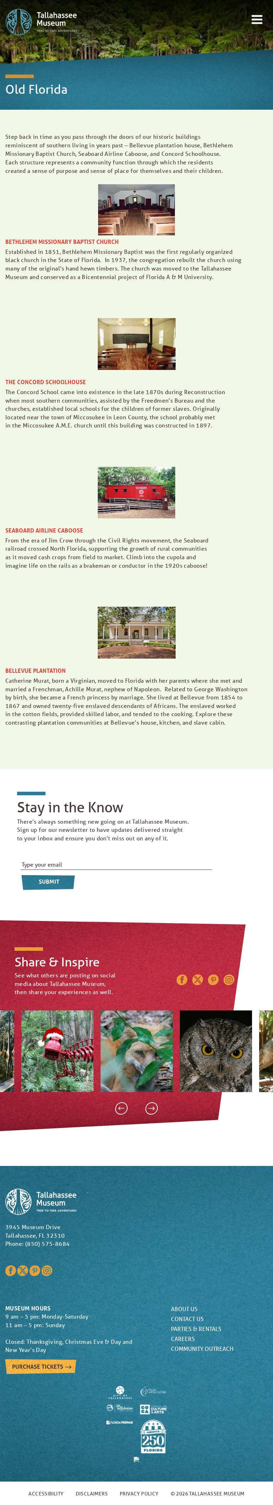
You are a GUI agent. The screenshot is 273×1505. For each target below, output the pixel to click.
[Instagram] (229, 983)
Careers (183, 1338)
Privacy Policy (139, 1493)
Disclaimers (92, 1493)
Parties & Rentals (196, 1328)
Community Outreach (202, 1348)
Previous (121, 1108)
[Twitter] (198, 983)
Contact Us (187, 1319)
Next (151, 1108)
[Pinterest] (213, 983)
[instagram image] (57, 1051)
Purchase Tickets (38, 1366)
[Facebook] (182, 983)
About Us (184, 1309)
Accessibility (45, 1493)
